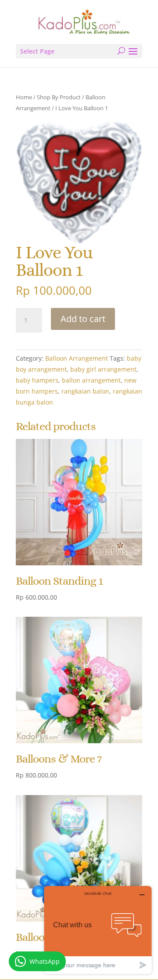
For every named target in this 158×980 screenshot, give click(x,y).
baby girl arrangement (103, 369)
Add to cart (83, 319)
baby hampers (37, 380)
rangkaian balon (85, 391)
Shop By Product (59, 97)
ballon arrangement (91, 380)
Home (24, 97)
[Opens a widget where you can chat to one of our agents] (98, 929)
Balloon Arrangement (76, 358)
